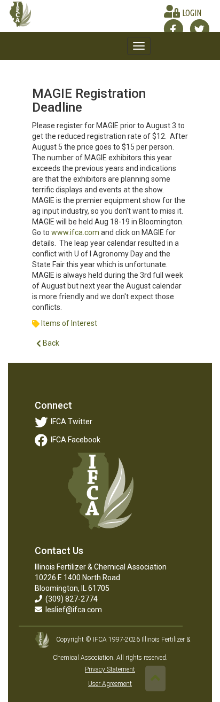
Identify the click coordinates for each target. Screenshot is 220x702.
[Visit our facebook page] (173, 29)
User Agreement (110, 684)
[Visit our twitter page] (199, 29)
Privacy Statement (110, 669)
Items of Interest (69, 323)
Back (50, 343)
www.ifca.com (75, 232)
